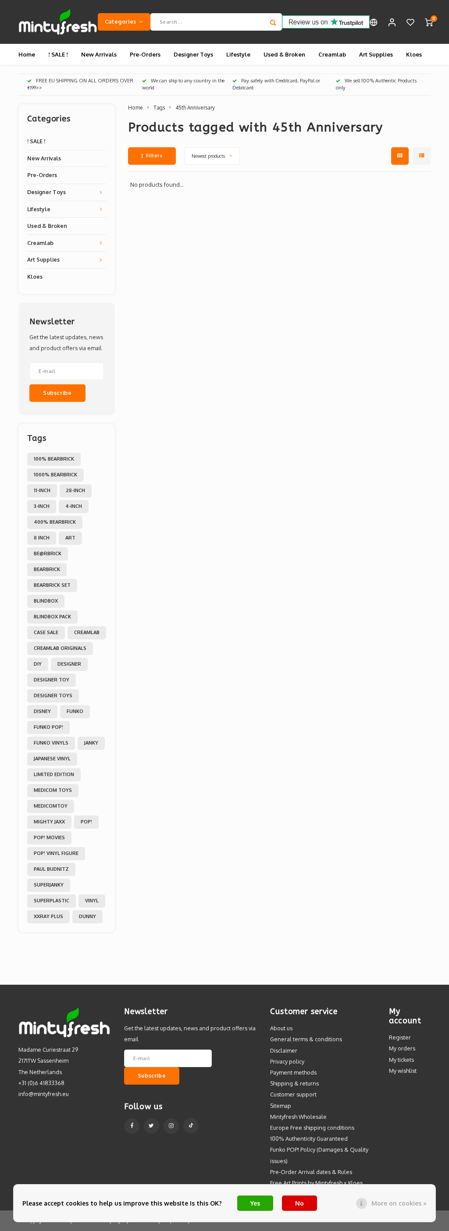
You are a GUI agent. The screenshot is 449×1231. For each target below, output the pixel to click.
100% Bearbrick (54, 459)
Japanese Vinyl (52, 759)
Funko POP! (48, 727)
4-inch (73, 506)
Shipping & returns (294, 1083)
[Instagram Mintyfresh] (171, 1126)
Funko (75, 711)
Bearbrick (47, 569)
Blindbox (46, 601)
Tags (159, 107)
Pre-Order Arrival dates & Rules (311, 1171)
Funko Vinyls (51, 743)
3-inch (42, 506)
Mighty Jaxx (49, 822)
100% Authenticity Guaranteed (309, 1138)
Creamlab (332, 54)
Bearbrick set (52, 585)
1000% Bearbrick (55, 475)
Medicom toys (53, 790)
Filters (154, 156)
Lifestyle (238, 54)
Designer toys (53, 695)
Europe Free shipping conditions (312, 1127)
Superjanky (49, 885)
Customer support (293, 1094)
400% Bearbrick (55, 522)
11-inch (42, 490)
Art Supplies (376, 54)
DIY (38, 664)
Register (400, 1037)
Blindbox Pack (52, 617)
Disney (42, 711)
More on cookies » (399, 1203)
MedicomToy (51, 806)
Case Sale (46, 632)
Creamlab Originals (60, 648)
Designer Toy (51, 680)
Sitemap (280, 1105)
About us (281, 1028)
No (299, 1203)
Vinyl (92, 901)
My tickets (401, 1059)
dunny (87, 916)
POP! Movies (49, 837)
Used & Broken (284, 54)
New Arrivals (99, 54)
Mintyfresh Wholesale (298, 1116)
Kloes (414, 54)
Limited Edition (54, 774)
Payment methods (293, 1072)
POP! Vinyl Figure (56, 853)
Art (70, 538)
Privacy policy (287, 1061)
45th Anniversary (195, 107)
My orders (402, 1048)
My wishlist (403, 1070)
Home (26, 54)
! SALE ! (58, 54)
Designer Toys (193, 54)
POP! (86, 822)
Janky (91, 743)
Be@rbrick (47, 553)
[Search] (273, 22)
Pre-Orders (145, 54)
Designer (69, 664)
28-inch (75, 490)
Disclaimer (283, 1050)
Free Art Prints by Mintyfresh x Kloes (316, 1182)
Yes (255, 1203)
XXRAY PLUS (48, 916)
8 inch (42, 538)
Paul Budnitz (51, 869)
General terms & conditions (306, 1039)
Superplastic (51, 901)
